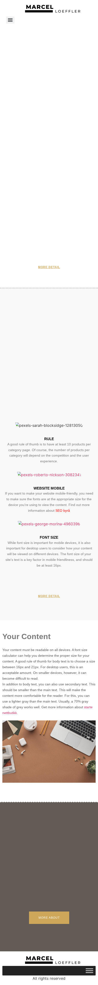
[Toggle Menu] (89, 970)
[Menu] (10, 20)
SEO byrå (62, 510)
